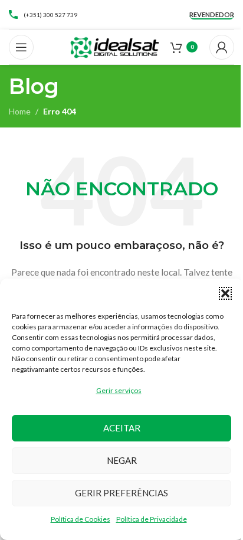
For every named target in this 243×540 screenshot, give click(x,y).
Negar (122, 460)
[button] (225, 293)
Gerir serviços (119, 390)
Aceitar (121, 428)
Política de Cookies (80, 519)
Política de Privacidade (151, 519)
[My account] (221, 47)
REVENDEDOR (211, 14)
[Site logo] (114, 46)
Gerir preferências (121, 492)
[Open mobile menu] (21, 47)
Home (20, 111)
